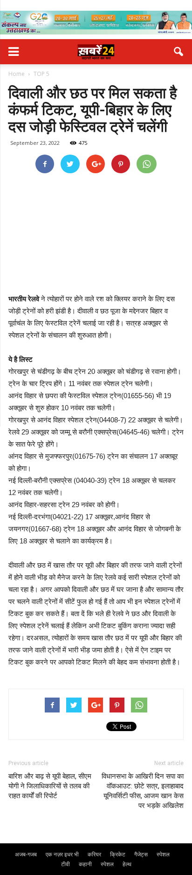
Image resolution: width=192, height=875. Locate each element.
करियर (94, 854)
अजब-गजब (26, 854)
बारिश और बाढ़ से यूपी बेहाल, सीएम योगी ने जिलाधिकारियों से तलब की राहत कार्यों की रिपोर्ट (49, 786)
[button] (179, 51)
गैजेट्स (141, 854)
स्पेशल (163, 854)
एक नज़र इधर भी (62, 854)
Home (16, 74)
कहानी (85, 864)
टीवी (65, 864)
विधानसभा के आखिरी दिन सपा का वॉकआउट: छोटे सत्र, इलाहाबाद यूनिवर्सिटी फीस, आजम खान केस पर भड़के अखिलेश (143, 791)
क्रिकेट (117, 854)
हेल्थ (127, 864)
